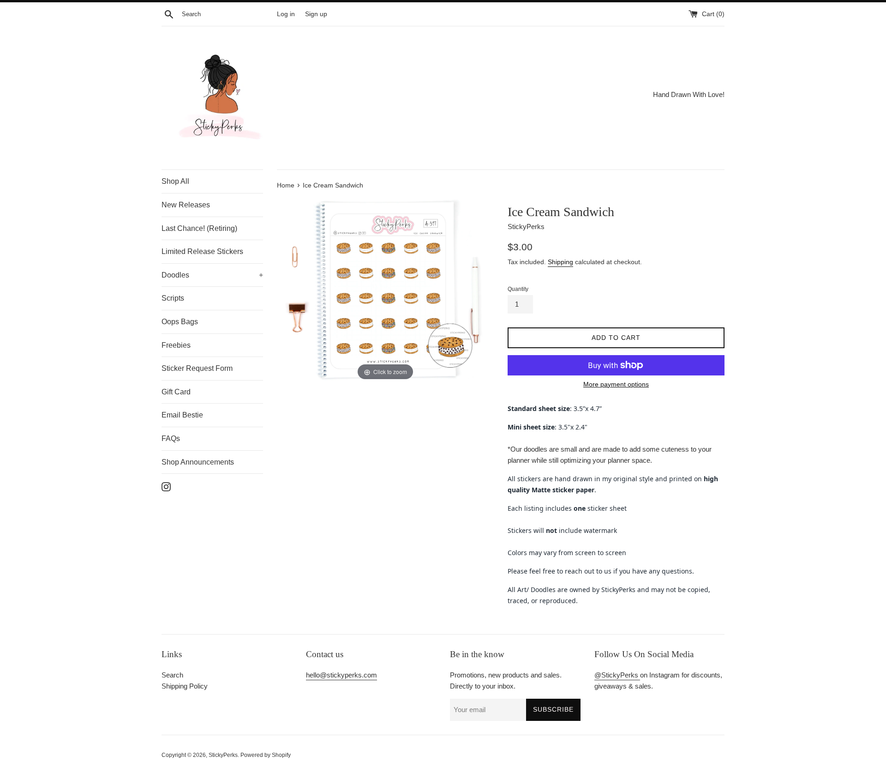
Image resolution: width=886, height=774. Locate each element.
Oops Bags (180, 322)
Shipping (560, 262)
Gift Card (176, 392)
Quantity (518, 289)
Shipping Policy (185, 686)
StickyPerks (223, 755)
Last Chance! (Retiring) (199, 228)
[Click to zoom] (385, 289)
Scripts (173, 298)
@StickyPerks (617, 675)
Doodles (212, 275)
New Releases (186, 205)
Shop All (175, 181)
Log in (286, 14)
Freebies (176, 345)
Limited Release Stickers (202, 251)
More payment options (616, 384)
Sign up (316, 14)
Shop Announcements (198, 462)
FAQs (171, 438)
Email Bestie (182, 415)
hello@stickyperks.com (341, 675)
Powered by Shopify (265, 755)
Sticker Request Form (197, 368)
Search (172, 675)
